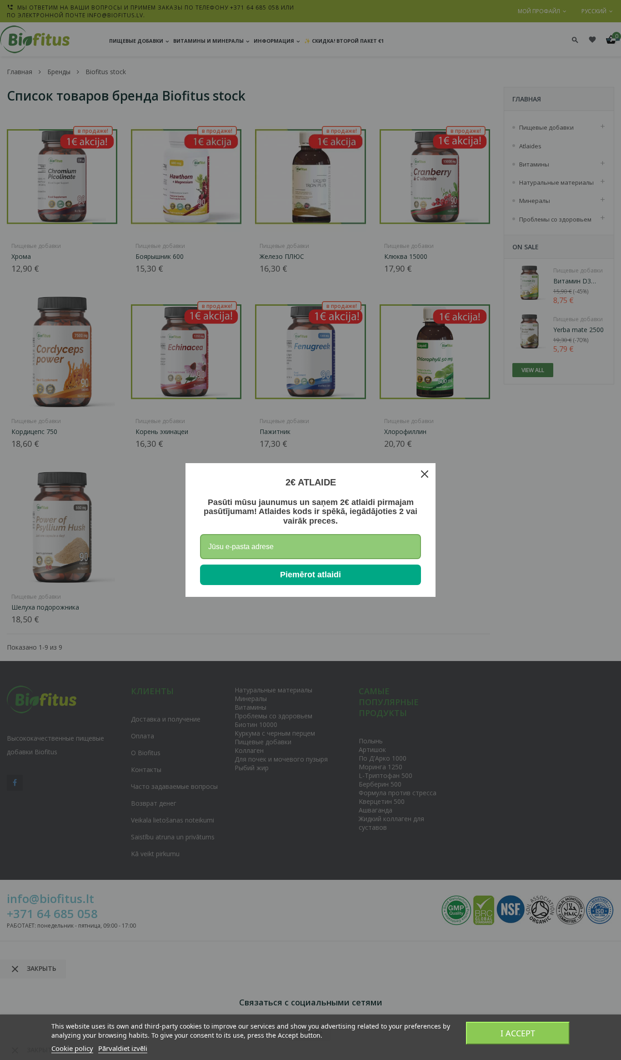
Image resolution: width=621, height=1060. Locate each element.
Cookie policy (72, 1048)
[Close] (425, 474)
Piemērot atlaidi (310, 574)
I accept (518, 1033)
